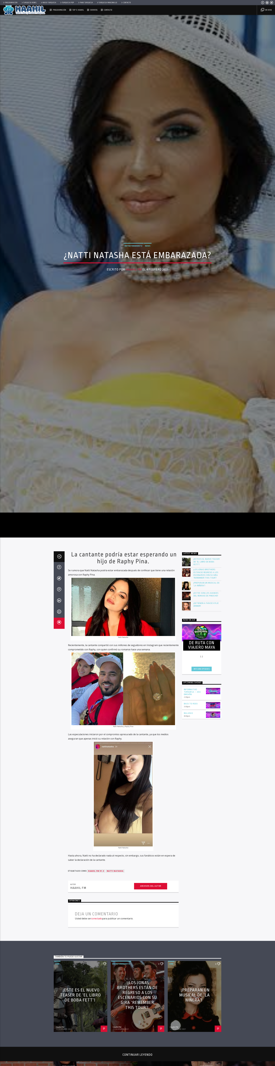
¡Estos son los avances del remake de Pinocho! (206, 654)
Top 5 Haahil (78, 10)
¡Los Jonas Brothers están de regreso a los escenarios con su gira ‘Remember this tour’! (206, 634)
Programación (11, 2)
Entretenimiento (133, 273)
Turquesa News (30, 2)
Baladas (188, 773)
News (147, 273)
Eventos (94, 10)
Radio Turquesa (49, 2)
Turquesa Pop (68, 2)
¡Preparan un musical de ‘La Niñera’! (207, 644)
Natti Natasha (115, 931)
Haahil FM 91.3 (96, 931)
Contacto (127, 2)
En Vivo (268, 10)
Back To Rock (191, 764)
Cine (57, 1024)
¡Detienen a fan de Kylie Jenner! (206, 664)
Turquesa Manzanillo (108, 2)
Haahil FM (134, 297)
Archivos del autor (150, 946)
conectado (96, 978)
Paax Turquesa (86, 2)
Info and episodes (202, 729)
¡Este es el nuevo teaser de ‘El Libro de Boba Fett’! (207, 622)
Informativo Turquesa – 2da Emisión (192, 752)
